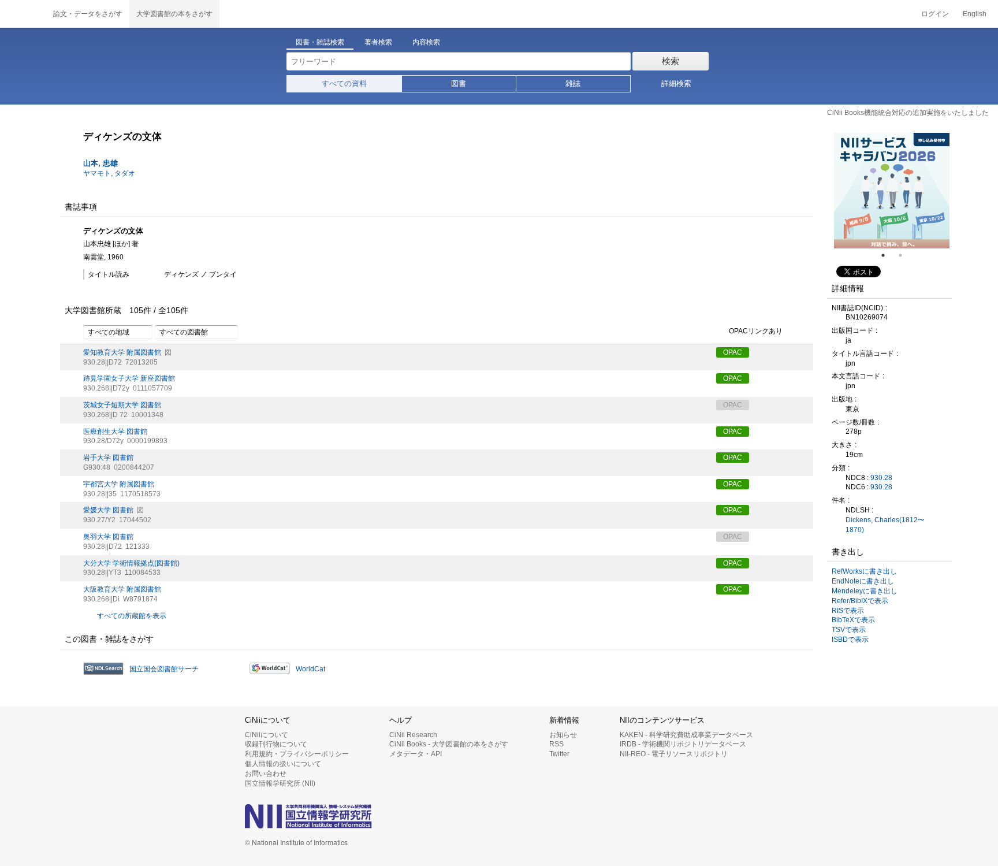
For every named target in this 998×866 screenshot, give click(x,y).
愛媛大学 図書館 (108, 510)
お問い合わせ (265, 774)
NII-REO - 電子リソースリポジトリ (674, 754)
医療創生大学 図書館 (115, 432)
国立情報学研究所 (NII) (280, 783)
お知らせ (563, 735)
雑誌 (572, 83)
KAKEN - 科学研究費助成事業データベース (686, 735)
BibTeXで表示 (853, 620)
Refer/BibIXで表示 (860, 601)
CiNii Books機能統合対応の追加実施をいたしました (908, 113)
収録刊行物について (276, 744)
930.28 (881, 478)
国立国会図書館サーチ (164, 669)
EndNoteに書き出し (863, 581)
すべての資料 (344, 83)
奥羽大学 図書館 (108, 537)
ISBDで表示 (850, 639)
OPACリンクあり (756, 331)
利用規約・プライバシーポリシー (297, 754)
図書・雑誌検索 (320, 42)
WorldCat (310, 669)
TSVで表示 (849, 630)
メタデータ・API (415, 754)
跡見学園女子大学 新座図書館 (129, 378)
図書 (458, 83)
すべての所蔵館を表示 (131, 616)
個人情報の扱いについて (283, 764)
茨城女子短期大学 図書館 (122, 405)
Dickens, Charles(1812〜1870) (885, 525)
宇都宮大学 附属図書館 (118, 484)
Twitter (559, 754)
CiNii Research (413, 735)
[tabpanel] (891, 190)
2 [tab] (905, 255)
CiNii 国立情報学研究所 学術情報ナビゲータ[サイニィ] (23, 14)
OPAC (732, 352)
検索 (670, 61)
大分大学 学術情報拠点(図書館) (131, 563)
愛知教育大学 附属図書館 (122, 352)
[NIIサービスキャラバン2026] (891, 190)
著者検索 (378, 42)
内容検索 (426, 42)
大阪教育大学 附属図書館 (122, 589)
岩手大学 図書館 (108, 458)
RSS (556, 744)
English (974, 14)
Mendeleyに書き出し (865, 591)
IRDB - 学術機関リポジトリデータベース (683, 744)
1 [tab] (887, 255)
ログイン (935, 14)
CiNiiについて (266, 735)
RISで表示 (848, 611)
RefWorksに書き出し (864, 571)
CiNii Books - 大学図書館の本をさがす (448, 744)
